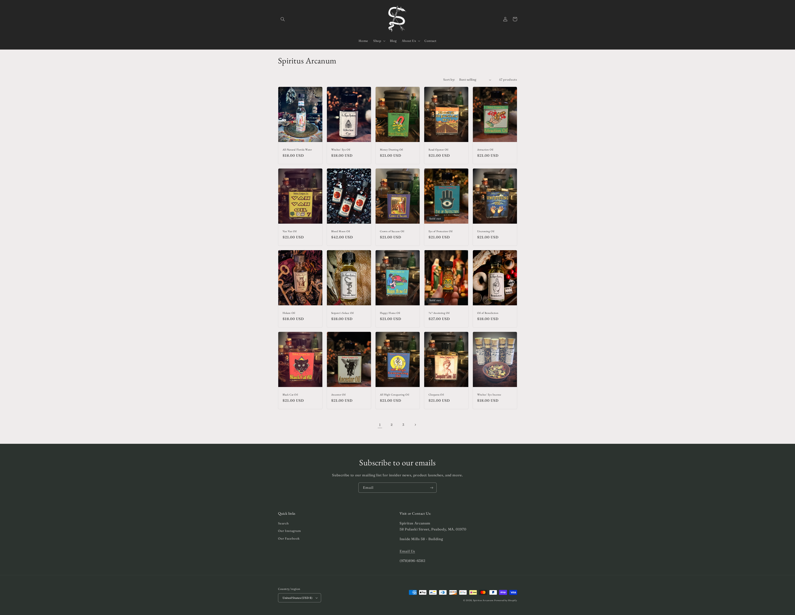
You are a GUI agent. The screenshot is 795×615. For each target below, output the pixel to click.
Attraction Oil (485, 149)
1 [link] (380, 425)
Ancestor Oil (338, 394)
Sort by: (449, 79)
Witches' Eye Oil (341, 149)
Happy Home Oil (390, 313)
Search (283, 523)
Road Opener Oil (438, 149)
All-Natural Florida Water (297, 149)
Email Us (407, 551)
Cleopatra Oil (436, 394)
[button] (283, 19)
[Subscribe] (431, 488)
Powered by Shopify (505, 600)
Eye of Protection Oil (441, 231)
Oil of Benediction (488, 313)
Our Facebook (289, 538)
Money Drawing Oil (391, 149)
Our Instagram (289, 531)
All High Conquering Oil (394, 394)
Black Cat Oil (290, 394)
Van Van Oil (290, 231)
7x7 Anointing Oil (439, 313)
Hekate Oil (289, 313)
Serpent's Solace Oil (342, 313)
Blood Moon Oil (340, 231)
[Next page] (415, 424)
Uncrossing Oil (485, 231)
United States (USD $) (298, 597)
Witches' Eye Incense (489, 394)
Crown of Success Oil (392, 231)
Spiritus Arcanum (483, 600)
